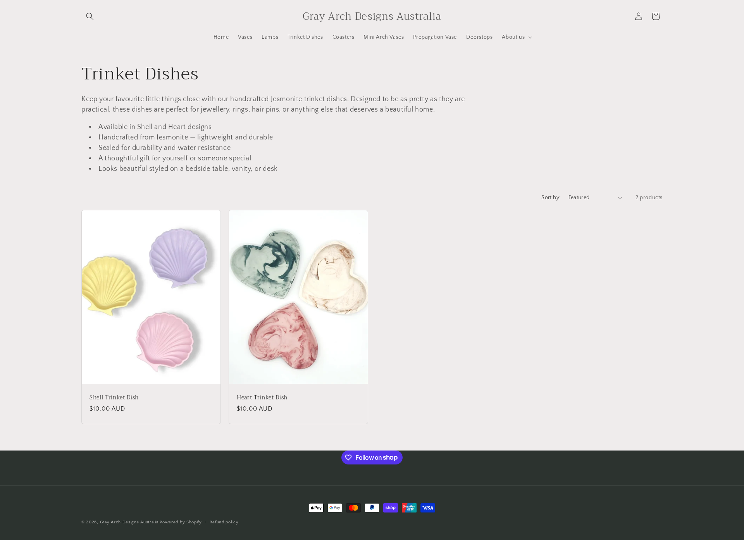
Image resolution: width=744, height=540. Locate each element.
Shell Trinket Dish (114, 397)
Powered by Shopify (181, 522)
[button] (89, 16)
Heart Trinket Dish (262, 397)
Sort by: (550, 197)
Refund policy (224, 521)
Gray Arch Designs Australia (130, 522)
